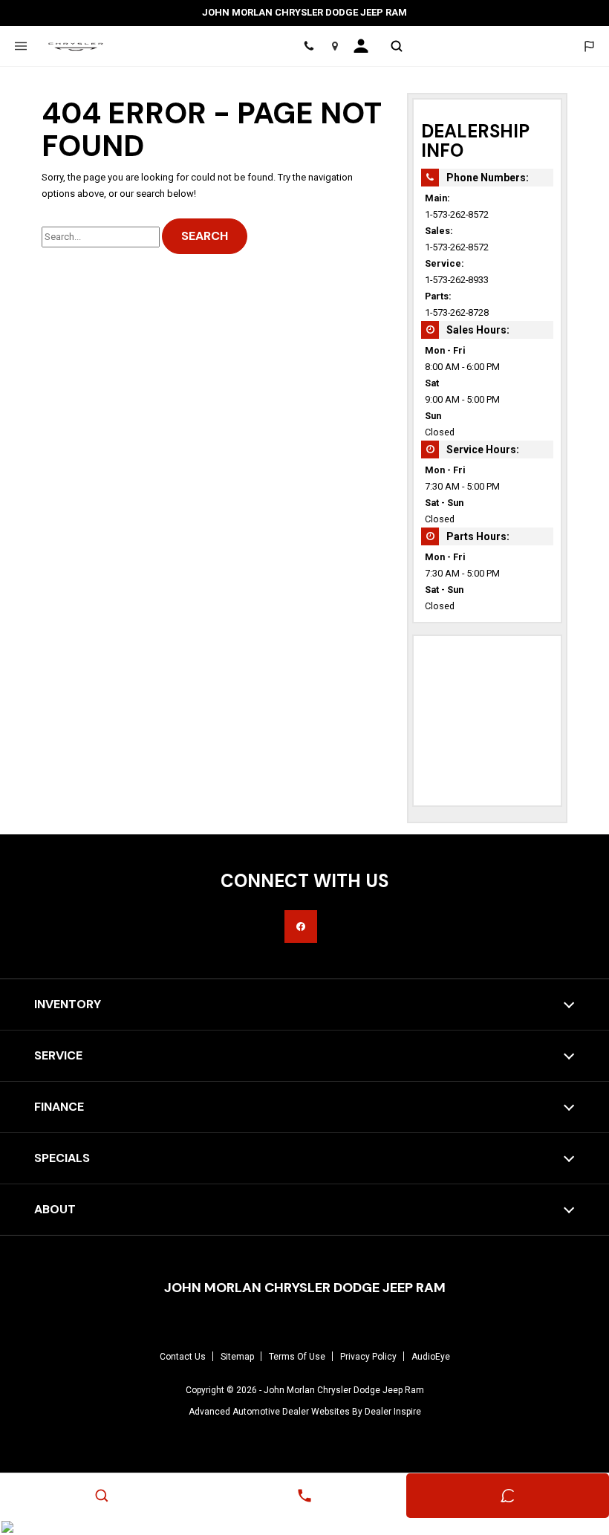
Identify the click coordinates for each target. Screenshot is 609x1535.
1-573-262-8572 (457, 214)
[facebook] (300, 926)
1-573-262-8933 (457, 279)
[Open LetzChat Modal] (589, 46)
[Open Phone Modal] (309, 46)
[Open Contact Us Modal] (304, 1495)
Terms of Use (297, 1356)
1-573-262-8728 (457, 312)
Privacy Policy (368, 1356)
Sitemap (237, 1356)
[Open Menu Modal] (20, 46)
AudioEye (430, 1356)
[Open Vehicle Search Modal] (396, 46)
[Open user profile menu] (365, 46)
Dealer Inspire (393, 1411)
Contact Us (183, 1356)
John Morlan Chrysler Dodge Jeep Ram (344, 1390)
